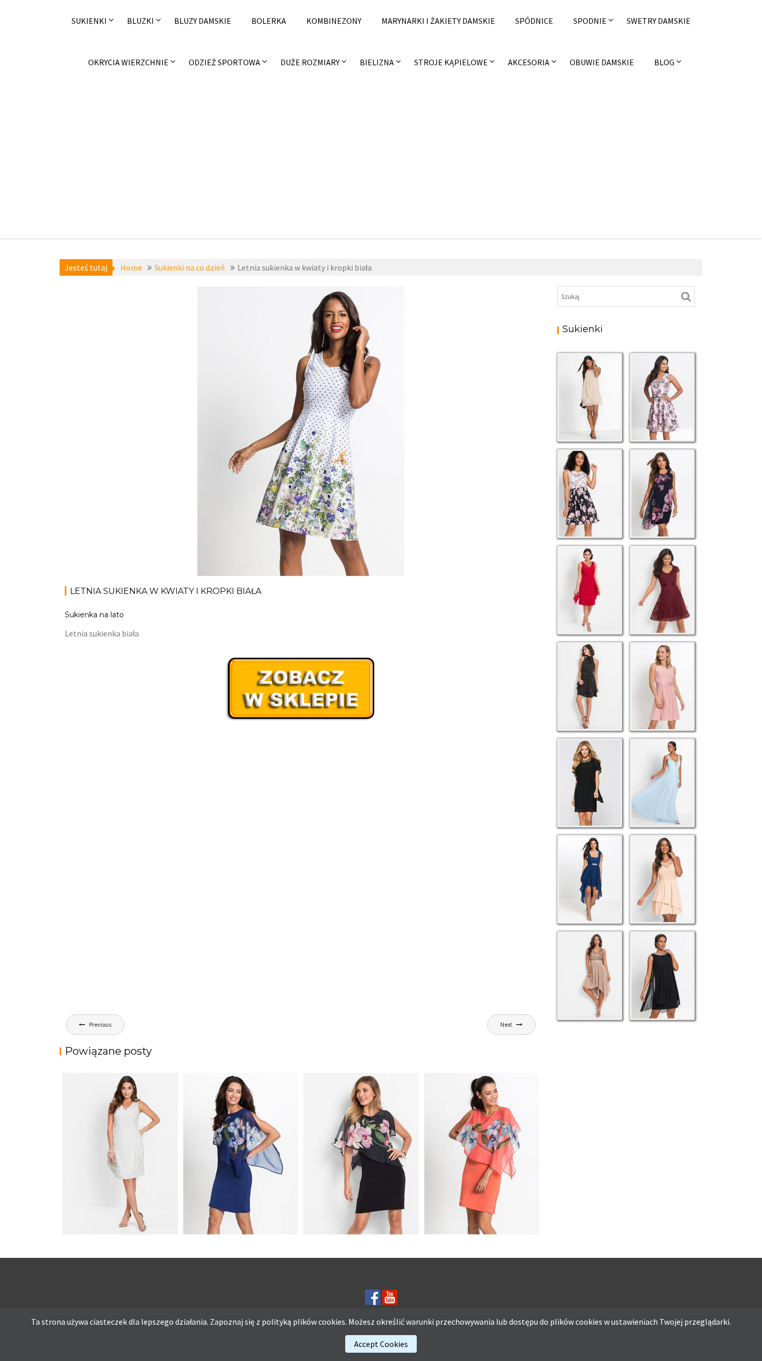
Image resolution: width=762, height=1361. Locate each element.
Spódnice (534, 21)
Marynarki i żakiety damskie (438, 21)
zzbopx (233, 341)
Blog (664, 62)
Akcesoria (528, 62)
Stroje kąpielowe (451, 62)
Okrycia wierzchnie (128, 62)
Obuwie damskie (602, 62)
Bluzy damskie (202, 21)
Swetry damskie (658, 21)
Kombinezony (333, 21)
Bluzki (140, 21)
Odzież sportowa (224, 62)
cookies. (332, 1321)
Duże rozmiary (310, 62)
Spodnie (589, 21)
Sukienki (89, 21)
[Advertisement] (381, 160)
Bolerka (268, 21)
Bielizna (377, 62)
